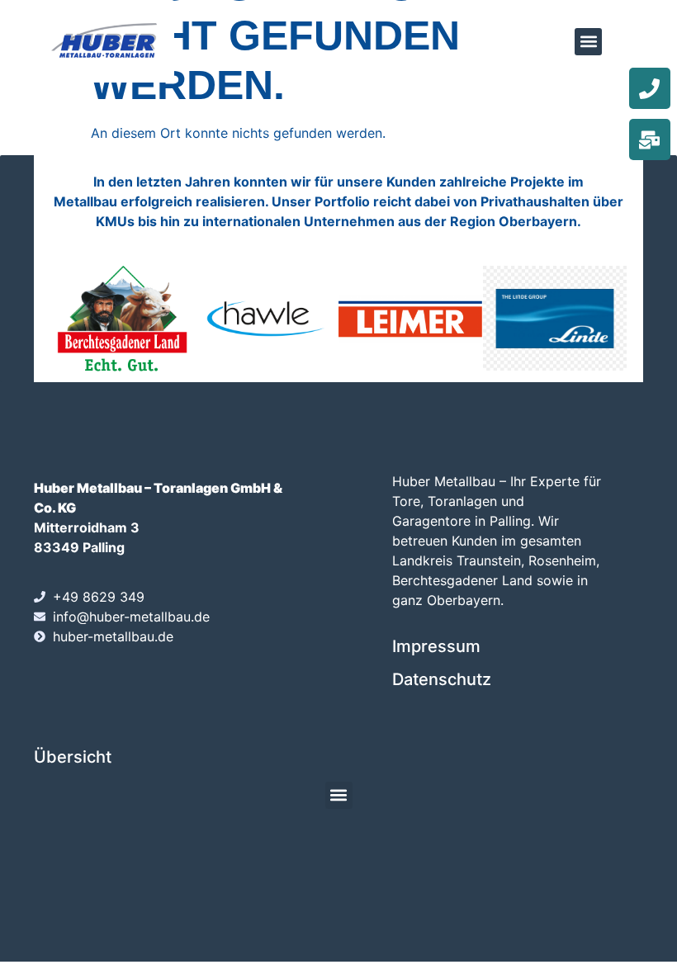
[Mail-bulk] (649, 139)
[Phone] (649, 88)
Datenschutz (441, 679)
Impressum (436, 646)
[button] (588, 41)
